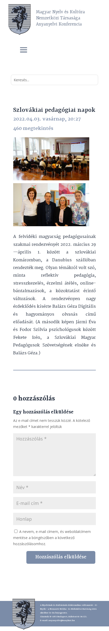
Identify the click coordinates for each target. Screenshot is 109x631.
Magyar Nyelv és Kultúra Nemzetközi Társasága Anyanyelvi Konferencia (60, 18)
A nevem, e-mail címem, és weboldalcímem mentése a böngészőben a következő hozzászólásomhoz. (52, 537)
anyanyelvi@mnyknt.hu (61, 620)
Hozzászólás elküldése (60, 557)
